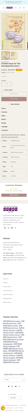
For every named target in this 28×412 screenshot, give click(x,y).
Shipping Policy (7, 299)
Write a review (14, 195)
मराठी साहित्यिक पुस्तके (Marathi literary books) (13, 348)
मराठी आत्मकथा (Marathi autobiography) (10, 343)
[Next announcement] (25, 2)
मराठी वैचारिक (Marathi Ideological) (13, 359)
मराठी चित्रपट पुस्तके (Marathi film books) (13, 338)
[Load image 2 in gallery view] (14, 55)
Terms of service (19, 408)
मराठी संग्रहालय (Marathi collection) (13, 354)
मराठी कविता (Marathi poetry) (13, 336)
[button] (4, 8)
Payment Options (8, 295)
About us (5, 279)
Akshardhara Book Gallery (12, 405)
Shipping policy (9, 411)
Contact (5, 283)
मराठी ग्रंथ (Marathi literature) (13, 329)
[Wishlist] (20, 8)
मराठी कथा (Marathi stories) (13, 322)
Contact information (19, 411)
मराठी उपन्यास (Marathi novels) (12, 325)
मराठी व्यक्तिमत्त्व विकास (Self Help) (11, 361)
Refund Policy (7, 302)
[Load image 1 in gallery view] (5, 55)
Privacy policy (10, 408)
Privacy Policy (7, 287)
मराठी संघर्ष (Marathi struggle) (13, 357)
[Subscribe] (23, 380)
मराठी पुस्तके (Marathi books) (11, 321)
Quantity (3, 81)
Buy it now (14, 99)
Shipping (3, 72)
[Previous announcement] (3, 2)
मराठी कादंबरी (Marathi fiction (12, 327)
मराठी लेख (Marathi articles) (12, 331)
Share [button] (4, 77)
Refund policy (23, 405)
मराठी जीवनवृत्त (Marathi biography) (12, 345)
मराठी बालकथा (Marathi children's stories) (13, 334)
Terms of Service (8, 291)
